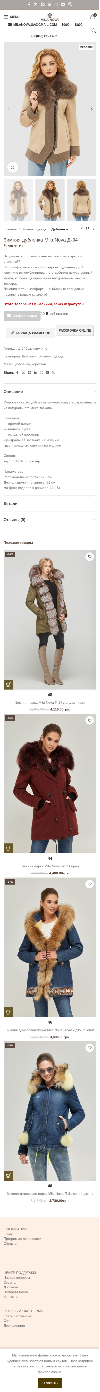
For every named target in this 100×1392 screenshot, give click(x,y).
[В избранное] (89, 556)
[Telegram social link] (63, 4)
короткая (39, 364)
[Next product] (93, 229)
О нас (8, 1234)
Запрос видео (25, 316)
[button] (8, 109)
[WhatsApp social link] (56, 4)
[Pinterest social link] (42, 4)
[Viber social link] (70, 4)
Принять (50, 1383)
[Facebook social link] (29, 4)
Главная (10, 229)
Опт (7, 1321)
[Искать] (94, 31)
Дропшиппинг (14, 1325)
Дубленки (59, 229)
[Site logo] (50, 17)
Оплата (10, 1282)
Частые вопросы (17, 1278)
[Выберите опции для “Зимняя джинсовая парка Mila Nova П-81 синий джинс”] (8, 1176)
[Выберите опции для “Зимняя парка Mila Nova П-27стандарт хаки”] (8, 685)
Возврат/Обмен (16, 1292)
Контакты (11, 1297)
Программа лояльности (22, 1239)
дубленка (22, 364)
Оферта (10, 1243)
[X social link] (35, 4)
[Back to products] (88, 229)
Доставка (11, 1287)
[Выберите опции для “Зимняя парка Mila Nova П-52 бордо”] (8, 848)
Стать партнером (17, 1316)
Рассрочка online (75, 330)
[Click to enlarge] (12, 167)
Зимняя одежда (34, 229)
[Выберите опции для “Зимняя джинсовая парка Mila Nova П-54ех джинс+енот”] (8, 1012)
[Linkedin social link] (49, 4)
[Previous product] (82, 229)
